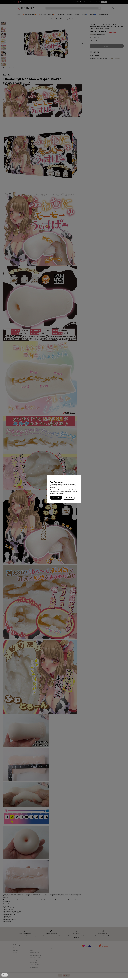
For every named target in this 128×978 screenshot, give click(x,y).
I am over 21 (56, 497)
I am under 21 (69, 497)
